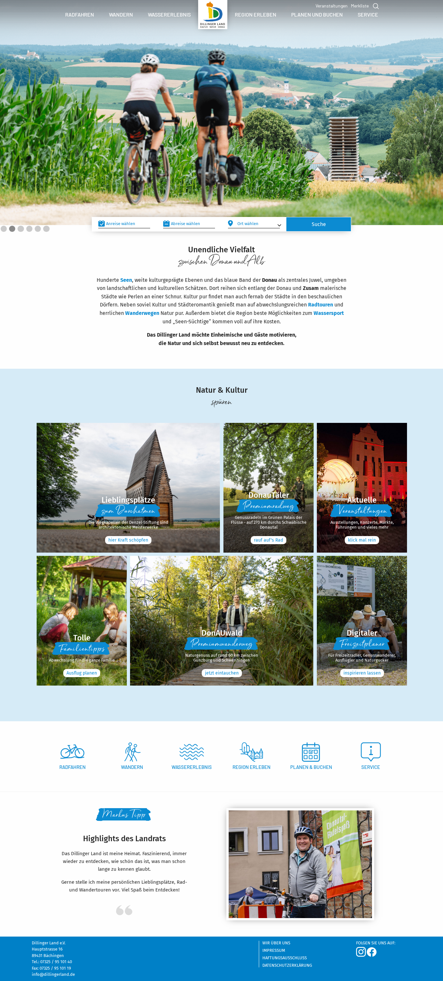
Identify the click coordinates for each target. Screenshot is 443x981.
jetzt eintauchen (222, 673)
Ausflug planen (81, 673)
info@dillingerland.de (53, 974)
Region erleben (255, 14)
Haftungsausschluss (284, 958)
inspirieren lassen (362, 673)
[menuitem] (80, 14)
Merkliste (360, 5)
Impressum (273, 950)
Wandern (121, 14)
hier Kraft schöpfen (128, 540)
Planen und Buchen (317, 14)
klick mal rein (362, 540)
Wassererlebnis (169, 14)
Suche (375, 6)
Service (368, 14)
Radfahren (79, 14)
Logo (213, 16)
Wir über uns (276, 943)
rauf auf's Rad (268, 540)
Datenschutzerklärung (287, 965)
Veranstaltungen (332, 5)
